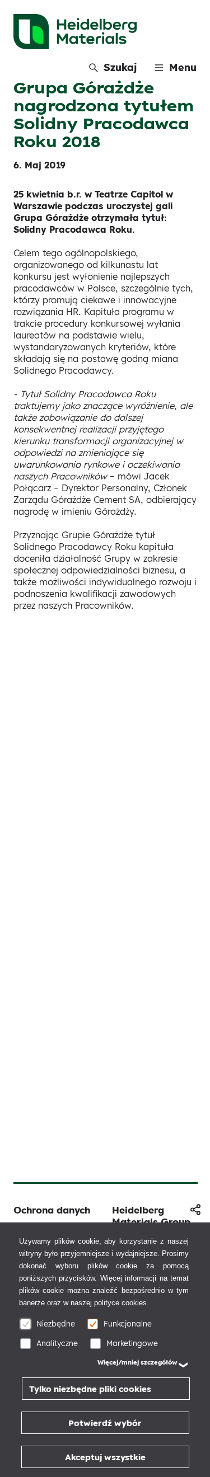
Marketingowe (132, 1343)
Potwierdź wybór (105, 1423)
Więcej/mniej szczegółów (137, 1362)
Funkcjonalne (128, 1323)
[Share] (195, 1209)
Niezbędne (55, 1323)
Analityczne (57, 1343)
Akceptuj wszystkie (105, 1457)
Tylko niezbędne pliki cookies (90, 1389)
